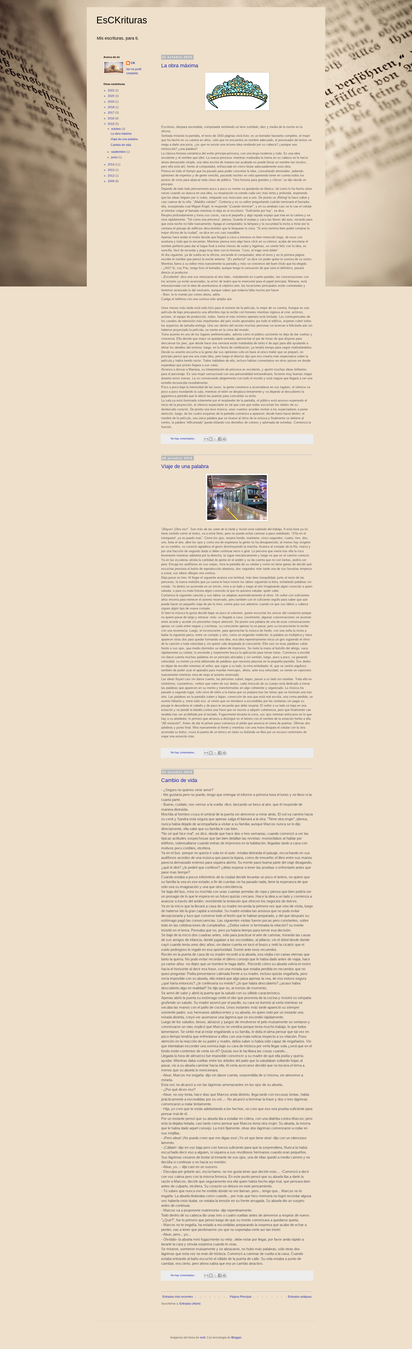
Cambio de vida (179, 780)
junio (114, 157)
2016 (111, 118)
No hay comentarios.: (183, 438)
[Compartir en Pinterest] (224, 439)
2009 (111, 181)
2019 (111, 101)
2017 (111, 112)
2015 (111, 124)
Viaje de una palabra (185, 466)
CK (133, 63)
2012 (111, 175)
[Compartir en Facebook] (219, 439)
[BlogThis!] (210, 439)
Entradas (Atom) (190, 1303)
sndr (202, 1337)
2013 (111, 170)
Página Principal (240, 1296)
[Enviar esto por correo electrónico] (206, 439)
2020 (111, 96)
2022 (111, 90)
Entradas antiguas (300, 1296)
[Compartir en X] (215, 439)
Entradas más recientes (177, 1296)
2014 (111, 164)
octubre (116, 129)
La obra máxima (179, 66)
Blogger (236, 1337)
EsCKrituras (121, 20)
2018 (111, 107)
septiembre (118, 151)
